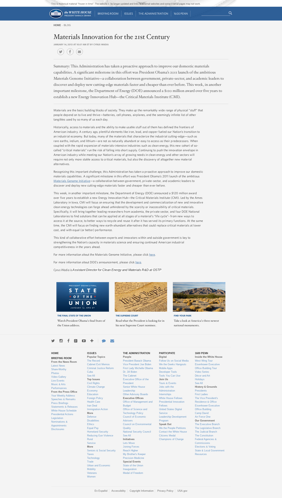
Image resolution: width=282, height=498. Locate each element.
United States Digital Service (170, 411)
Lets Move (129, 443)
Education (92, 394)
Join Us (163, 379)
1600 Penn (181, 13)
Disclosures (57, 429)
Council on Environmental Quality (137, 426)
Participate (167, 353)
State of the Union (133, 465)
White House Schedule (64, 410)
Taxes (90, 454)
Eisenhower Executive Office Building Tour (207, 366)
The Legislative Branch (207, 428)
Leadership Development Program (172, 418)
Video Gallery (58, 376)
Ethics (90, 424)
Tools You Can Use (169, 375)
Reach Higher (130, 450)
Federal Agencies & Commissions (206, 441)
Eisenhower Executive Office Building (207, 407)
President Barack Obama (137, 360)
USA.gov (182, 490)
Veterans (92, 473)
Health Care (93, 401)
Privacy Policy (165, 490)
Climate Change (96, 386)
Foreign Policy (95, 398)
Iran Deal (92, 405)
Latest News (58, 365)
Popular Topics (96, 356)
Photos (55, 373)
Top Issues (93, 379)
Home (57, 25)
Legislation (57, 418)
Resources (201, 454)
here (152, 254)
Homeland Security (97, 431)
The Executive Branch (207, 424)
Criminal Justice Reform (100, 368)
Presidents (201, 390)
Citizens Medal (167, 435)
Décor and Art (202, 375)
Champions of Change (171, 439)
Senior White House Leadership (134, 388)
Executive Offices (133, 398)
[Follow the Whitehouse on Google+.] (75, 341)
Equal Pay (93, 428)
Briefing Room (108, 13)
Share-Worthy (58, 369)
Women (91, 476)
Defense (91, 416)
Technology (93, 458)
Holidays (199, 379)
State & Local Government (209, 450)
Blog (67, 25)
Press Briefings (59, 403)
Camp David (202, 413)
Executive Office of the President (136, 381)
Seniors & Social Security (101, 450)
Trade (90, 461)
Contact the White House (173, 431)
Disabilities (93, 420)
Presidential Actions (62, 414)
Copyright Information (141, 490)
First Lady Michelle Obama (138, 368)
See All (91, 375)
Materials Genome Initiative (72, 181)
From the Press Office (64, 391)
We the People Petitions (172, 428)
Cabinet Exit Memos (98, 364)
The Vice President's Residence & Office (206, 400)
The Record (93, 360)
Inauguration (130, 469)
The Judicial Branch (206, 431)
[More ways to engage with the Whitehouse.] (91, 341)
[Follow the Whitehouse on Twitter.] (53, 341)
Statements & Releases (64, 406)
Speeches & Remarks (63, 399)
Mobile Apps (166, 368)
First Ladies (201, 394)
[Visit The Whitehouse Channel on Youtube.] (84, 341)
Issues (128, 13)
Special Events (132, 461)
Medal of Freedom (133, 473)
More (90, 413)
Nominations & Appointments (59, 423)
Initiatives (128, 439)
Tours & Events (167, 383)
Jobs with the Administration (167, 388)
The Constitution (204, 435)
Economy (92, 390)
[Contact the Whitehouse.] (102, 341)
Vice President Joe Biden (137, 364)
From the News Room (64, 361)
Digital (163, 356)
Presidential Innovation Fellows (171, 403)
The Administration (153, 13)
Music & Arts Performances (59, 386)
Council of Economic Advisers (134, 418)
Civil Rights (93, 383)
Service (91, 443)
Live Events (57, 380)
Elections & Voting (205, 446)
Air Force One (202, 416)
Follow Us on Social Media (174, 360)
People (127, 356)
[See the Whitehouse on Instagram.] (61, 341)
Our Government (205, 420)
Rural (90, 439)
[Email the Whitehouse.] (112, 341)
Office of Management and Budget (138, 403)
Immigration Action (97, 409)
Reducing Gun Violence (100, 435)
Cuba (90, 371)
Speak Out (165, 424)
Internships (165, 394)
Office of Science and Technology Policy (135, 411)
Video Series (202, 371)
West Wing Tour (204, 360)
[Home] (70, 18)
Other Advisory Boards (135, 394)
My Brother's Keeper (134, 454)
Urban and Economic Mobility (98, 467)
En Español (101, 490)
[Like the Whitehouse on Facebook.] (68, 341)
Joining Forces (131, 446)
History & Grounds (206, 386)
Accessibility (118, 490)
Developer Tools (168, 371)
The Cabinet (129, 375)
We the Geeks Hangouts (172, 364)
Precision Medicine (133, 458)
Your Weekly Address (63, 395)
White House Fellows (170, 398)
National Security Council (137, 431)
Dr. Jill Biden (130, 371)
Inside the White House (208, 356)
